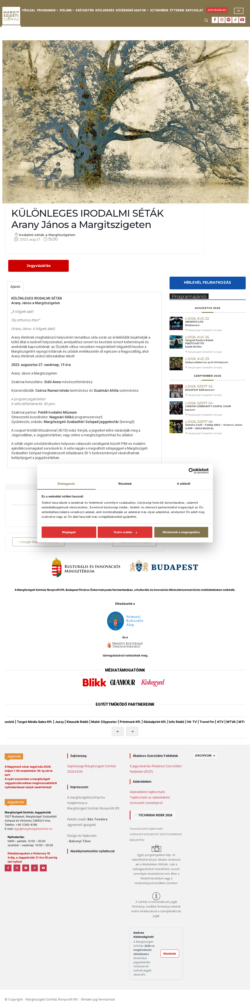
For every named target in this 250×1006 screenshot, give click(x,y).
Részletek (169, 953)
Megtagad (69, 532)
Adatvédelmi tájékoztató (147, 792)
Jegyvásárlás (39, 266)
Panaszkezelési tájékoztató (146, 828)
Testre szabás (122, 532)
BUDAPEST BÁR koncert (199, 389)
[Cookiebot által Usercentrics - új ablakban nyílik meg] (191, 471)
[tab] (15, 287)
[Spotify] (228, 20)
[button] (206, 20)
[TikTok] (235, 20)
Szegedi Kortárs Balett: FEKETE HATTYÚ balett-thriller (199, 343)
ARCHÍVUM (205, 755)
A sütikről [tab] (183, 483)
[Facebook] (215, 20)
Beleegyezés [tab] (66, 483)
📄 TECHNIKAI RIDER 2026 (153, 815)
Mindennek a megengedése (181, 532)
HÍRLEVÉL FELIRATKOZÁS (207, 282)
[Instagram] (222, 20)
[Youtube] (242, 20)
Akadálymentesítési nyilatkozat (92, 851)
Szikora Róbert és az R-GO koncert (206, 362)
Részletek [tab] (125, 483)
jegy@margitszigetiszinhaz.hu (33, 828)
